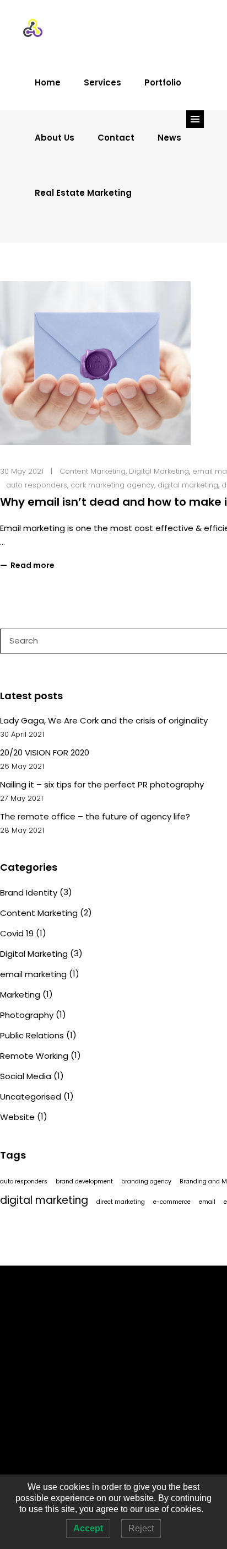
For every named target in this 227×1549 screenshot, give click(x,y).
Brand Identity (28, 892)
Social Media (25, 1076)
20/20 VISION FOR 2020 (44, 752)
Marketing (20, 994)
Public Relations (32, 1035)
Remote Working (34, 1056)
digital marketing (188, 485)
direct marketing (120, 1202)
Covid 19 (17, 933)
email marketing (33, 974)
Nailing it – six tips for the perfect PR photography (102, 784)
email (207, 1202)
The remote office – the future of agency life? (95, 816)
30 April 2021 (22, 734)
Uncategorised (30, 1096)
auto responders (36, 485)
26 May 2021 (22, 766)
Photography (26, 1015)
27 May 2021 (21, 798)
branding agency (146, 1181)
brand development (84, 1181)
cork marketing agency (112, 485)
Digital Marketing (159, 471)
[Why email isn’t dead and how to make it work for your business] (95, 363)
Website (17, 1117)
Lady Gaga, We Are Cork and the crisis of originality (104, 720)
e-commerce (172, 1202)
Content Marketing (93, 471)
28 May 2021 (22, 830)
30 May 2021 (22, 471)
